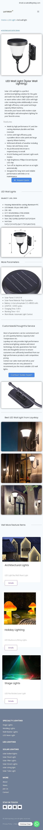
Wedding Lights (9, 728)
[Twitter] (10, 807)
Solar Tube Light (9, 771)
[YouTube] (20, 807)
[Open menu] (38, 11)
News (5, 785)
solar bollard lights (10, 753)
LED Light (11, 20)
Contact (6, 792)
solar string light (9, 767)
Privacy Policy (7, 824)
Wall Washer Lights (10, 732)
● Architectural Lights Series (10, 30)
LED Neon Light (9, 735)
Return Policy (18, 824)
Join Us (5, 789)
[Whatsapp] (36, 824)
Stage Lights (8, 725)
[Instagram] (15, 807)
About (5, 782)
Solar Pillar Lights (9, 760)
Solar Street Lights (10, 764)
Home (3, 20)
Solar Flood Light (9, 757)
